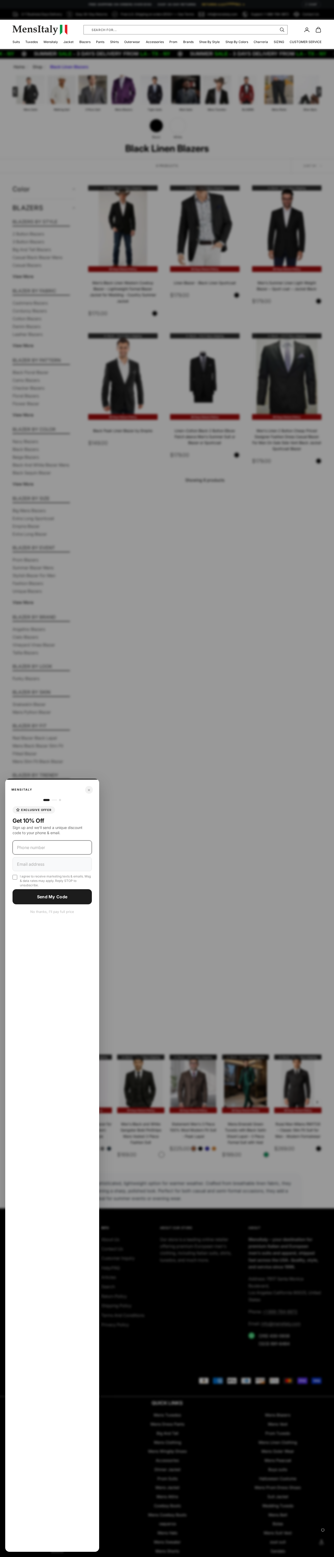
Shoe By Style (209, 42)
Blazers (85, 42)
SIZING (279, 42)
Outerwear (132, 42)
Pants (100, 42)
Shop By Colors (236, 42)
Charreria (261, 42)
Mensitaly (51, 42)
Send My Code (52, 896)
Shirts (114, 42)
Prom (173, 42)
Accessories (155, 42)
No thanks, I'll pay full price (52, 912)
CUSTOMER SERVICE (305, 42)
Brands (188, 42)
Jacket (68, 42)
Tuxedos (31, 42)
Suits (16, 42)
